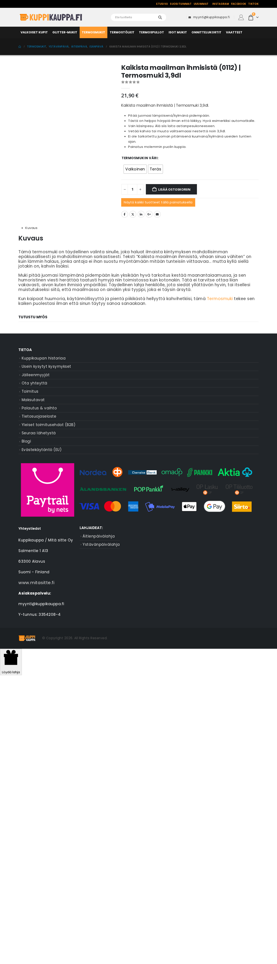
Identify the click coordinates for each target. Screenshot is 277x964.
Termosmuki (220, 299)
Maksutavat (33, 399)
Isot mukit (178, 32)
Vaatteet (234, 32)
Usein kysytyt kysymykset (46, 366)
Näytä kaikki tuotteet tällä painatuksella (158, 202)
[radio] (135, 169)
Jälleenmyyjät (36, 374)
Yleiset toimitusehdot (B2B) (49, 424)
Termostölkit (122, 32)
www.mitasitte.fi (36, 583)
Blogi (26, 441)
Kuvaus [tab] (31, 227)
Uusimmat (201, 4)
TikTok (253, 4)
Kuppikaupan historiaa (44, 358)
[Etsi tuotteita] (160, 17)
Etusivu (162, 4)
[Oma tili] (241, 17)
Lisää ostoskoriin (174, 189)
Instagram (220, 4)
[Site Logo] (50, 17)
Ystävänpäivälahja (101, 544)
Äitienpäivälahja (99, 536)
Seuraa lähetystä (39, 433)
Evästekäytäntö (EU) (42, 449)
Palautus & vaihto (39, 408)
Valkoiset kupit (34, 32)
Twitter (132, 214)
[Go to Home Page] (19, 46)
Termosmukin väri (140, 158)
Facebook (238, 4)
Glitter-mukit (64, 32)
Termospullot (151, 32)
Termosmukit (93, 32)
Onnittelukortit (206, 32)
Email (157, 214)
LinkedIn (141, 214)
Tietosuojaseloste (39, 416)
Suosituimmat (181, 4)
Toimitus (30, 391)
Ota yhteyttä (34, 383)
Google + (149, 214)
